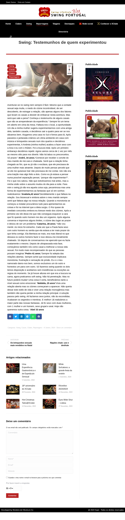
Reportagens (14, 77)
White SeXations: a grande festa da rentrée (65, 369)
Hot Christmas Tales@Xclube (28, 401)
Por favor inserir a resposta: (18, 483)
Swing (11, 66)
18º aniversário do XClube (28, 387)
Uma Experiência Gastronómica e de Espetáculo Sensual (29, 370)
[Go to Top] (121, 516)
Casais (12, 70)
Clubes (12, 73)
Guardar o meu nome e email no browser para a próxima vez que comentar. (35, 478)
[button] (10, 316)
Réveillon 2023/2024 (63, 387)
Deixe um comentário (64, 328)
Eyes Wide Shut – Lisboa (66, 401)
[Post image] (13, 368)
